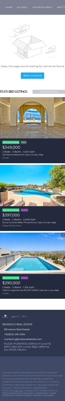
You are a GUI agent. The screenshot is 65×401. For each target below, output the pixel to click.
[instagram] (16, 362)
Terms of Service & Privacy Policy (17, 393)
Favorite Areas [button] (42, 7)
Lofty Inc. (18, 390)
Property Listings (23, 395)
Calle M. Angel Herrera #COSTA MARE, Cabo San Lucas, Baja (30, 290)
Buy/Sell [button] (22, 7)
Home (9, 7)
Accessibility (48, 395)
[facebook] (3, 362)
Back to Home (33, 75)
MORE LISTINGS (49, 91)
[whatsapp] (22, 362)
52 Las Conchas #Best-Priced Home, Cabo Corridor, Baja (29, 222)
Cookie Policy (41, 393)
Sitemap (37, 395)
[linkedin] (10, 362)
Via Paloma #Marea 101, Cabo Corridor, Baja (22, 154)
